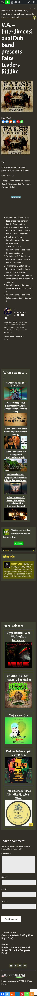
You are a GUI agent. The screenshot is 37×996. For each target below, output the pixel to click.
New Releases (15, 11)
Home (4, 11)
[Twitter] (7, 121)
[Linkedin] (14, 121)
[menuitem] (2, 2)
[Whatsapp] (21, 121)
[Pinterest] (18, 121)
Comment (6, 854)
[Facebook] (3, 121)
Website (4, 901)
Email (4, 889)
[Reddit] (10, 121)
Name (4, 877)
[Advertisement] (17, 355)
